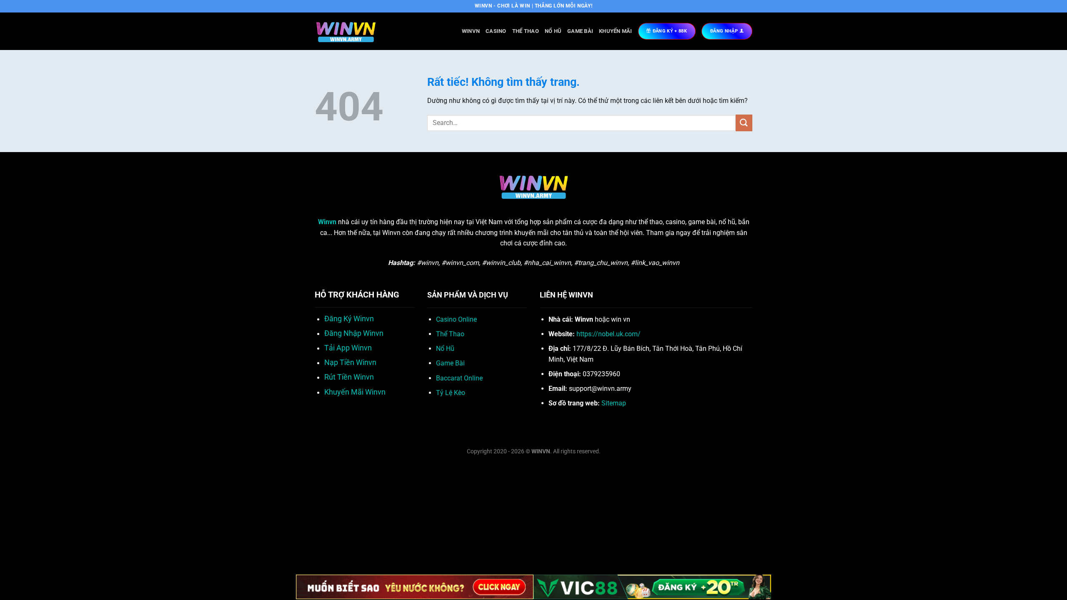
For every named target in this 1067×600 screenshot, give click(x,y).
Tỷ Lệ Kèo (450, 393)
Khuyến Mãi (615, 31)
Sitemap (613, 403)
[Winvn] (356, 31)
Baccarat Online (459, 378)
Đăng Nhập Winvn (353, 333)
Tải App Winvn (348, 348)
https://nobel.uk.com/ (608, 334)
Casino (496, 31)
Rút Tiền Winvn (349, 377)
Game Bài (580, 31)
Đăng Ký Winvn (349, 319)
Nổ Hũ (553, 31)
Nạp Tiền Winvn (350, 362)
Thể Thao (525, 31)
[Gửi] (744, 123)
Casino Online (456, 319)
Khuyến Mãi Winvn (355, 392)
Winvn (471, 31)
